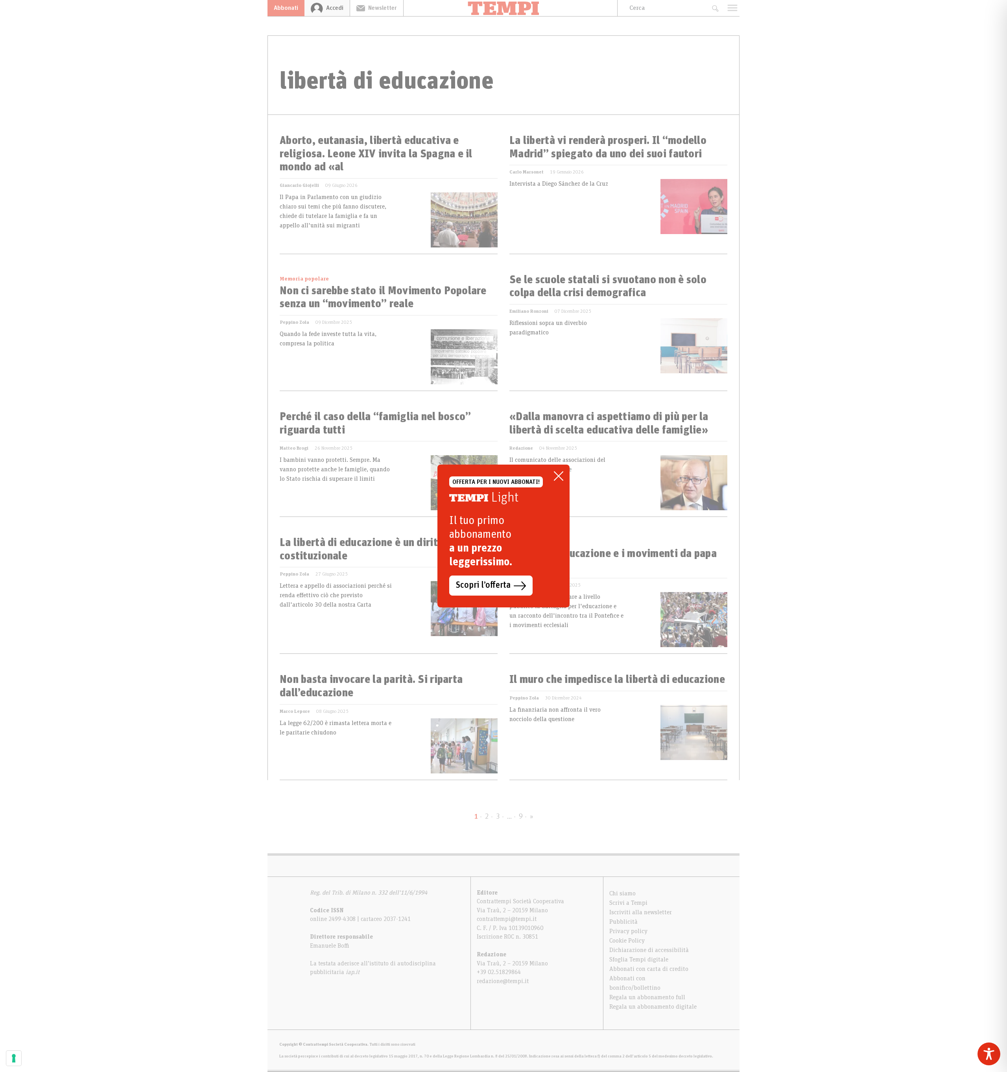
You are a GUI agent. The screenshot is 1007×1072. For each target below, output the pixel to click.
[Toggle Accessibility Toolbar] (989, 1054)
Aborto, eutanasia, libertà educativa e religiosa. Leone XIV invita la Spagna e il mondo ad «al (376, 154)
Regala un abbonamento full (647, 997)
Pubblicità (623, 922)
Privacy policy (628, 931)
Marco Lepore (295, 711)
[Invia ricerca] (715, 8)
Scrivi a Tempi (628, 903)
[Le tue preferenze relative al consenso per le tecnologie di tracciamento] (13, 1058)
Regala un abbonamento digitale (653, 1007)
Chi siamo (622, 893)
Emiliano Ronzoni (528, 311)
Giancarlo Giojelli (299, 185)
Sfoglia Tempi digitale (638, 959)
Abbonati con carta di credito (648, 969)
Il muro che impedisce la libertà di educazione (617, 679)
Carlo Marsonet (526, 172)
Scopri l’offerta (483, 585)
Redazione (521, 448)
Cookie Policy (627, 940)
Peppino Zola (294, 322)
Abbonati (286, 8)
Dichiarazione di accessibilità (649, 950)
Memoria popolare (304, 279)
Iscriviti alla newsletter (640, 912)
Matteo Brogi (294, 448)
